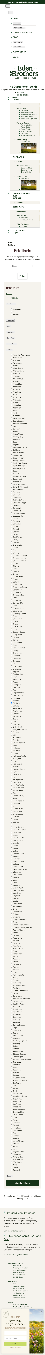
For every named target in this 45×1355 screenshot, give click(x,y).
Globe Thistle (18, 727)
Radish (15, 993)
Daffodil (16, 637)
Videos (15, 312)
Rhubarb (16, 1006)
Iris (14, 777)
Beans (15, 431)
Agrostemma (18, 363)
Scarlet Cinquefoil (20, 1041)
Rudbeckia (17, 1017)
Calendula (17, 497)
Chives (15, 563)
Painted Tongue (19, 930)
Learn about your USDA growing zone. (22, 2)
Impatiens (17, 774)
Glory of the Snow (20, 729)
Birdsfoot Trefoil (19, 458)
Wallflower (17, 1154)
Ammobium (17, 384)
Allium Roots (18, 368)
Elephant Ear (18, 674)
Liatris (15, 819)
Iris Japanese (18, 780)
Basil (14, 426)
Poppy (15, 977)
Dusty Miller (17, 666)
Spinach (16, 1072)
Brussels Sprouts (19, 476)
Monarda (16, 885)
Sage (15, 1027)
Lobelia (15, 835)
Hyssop (16, 772)
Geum (15, 719)
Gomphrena (17, 737)
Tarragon (16, 1117)
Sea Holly (16, 1043)
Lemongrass (18, 814)
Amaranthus (18, 379)
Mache (15, 848)
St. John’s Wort (19, 1078)
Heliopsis (16, 748)
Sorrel (15, 1067)
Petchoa (16, 967)
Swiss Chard (18, 1115)
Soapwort (16, 1064)
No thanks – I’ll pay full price (15, 1347)
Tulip (14, 1133)
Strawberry (17, 1093)
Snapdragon (18, 1057)
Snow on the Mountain (22, 1059)
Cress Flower (18, 619)
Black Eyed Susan (20, 463)
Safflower (16, 1022)
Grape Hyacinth (19, 743)
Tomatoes (17, 1128)
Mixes (15, 882)
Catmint (16, 532)
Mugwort (16, 896)
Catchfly (16, 529)
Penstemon (17, 954)
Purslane (16, 988)
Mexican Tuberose (20, 869)
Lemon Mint (17, 811)
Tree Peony (17, 1130)
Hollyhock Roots (19, 756)
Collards (16, 582)
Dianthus (16, 656)
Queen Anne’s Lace (20, 991)
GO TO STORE (23, 95)
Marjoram (17, 859)
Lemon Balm (18, 809)
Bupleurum (17, 481)
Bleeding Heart (19, 468)
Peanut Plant (18, 948)
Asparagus (17, 408)
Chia (14, 550)
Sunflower (17, 1104)
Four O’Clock (18, 695)
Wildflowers (17, 1162)
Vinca (15, 1149)
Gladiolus (16, 724)
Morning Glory (18, 890)
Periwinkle (17, 964)
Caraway (16, 521)
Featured (16, 314)
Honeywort (17, 758)
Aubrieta (16, 416)
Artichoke (17, 400)
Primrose (16, 980)
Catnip (15, 534)
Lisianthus (17, 832)
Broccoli (16, 474)
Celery (15, 540)
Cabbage (16, 492)
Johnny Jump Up (19, 790)
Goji (14, 735)
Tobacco (16, 1122)
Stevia (15, 1088)
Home (10, 243)
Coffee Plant (18, 576)
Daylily (15, 650)
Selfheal (16, 1049)
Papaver (16, 935)
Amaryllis (16, 381)
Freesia (16, 700)
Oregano (16, 917)
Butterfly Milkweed (20, 487)
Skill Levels (10, 332)
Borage (15, 471)
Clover (15, 574)
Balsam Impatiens (20, 423)
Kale (14, 793)
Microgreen (17, 872)
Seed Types (11, 338)
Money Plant (18, 888)
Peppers (16, 959)
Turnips (16, 1136)
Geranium (17, 716)
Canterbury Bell (19, 513)
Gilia (14, 722)
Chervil (15, 547)
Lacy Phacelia (18, 801)
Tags (8, 326)
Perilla (15, 962)
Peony (15, 956)
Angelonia (17, 392)
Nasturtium (17, 904)
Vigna (15, 1146)
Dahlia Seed (17, 642)
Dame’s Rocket (19, 648)
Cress (15, 616)
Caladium (17, 495)
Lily (14, 824)
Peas (15, 951)
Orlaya (15, 922)
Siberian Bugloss (19, 1054)
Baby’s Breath (18, 421)
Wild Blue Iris (18, 1159)
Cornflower (17, 600)
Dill (14, 663)
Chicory (16, 553)
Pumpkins (17, 983)
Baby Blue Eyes (19, 418)
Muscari (16, 898)
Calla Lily (16, 505)
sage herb (17, 1030)
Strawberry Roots (20, 1096)
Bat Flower (17, 429)
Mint (14, 880)
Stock (15, 1091)
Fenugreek (17, 685)
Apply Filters (22, 1183)
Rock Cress (17, 1009)
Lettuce (16, 816)
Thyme (15, 1120)
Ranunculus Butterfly (21, 998)
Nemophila (17, 906)
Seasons (10, 1176)
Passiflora (17, 946)
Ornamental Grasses (21, 925)
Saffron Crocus (19, 1025)
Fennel (15, 682)
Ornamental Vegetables (22, 927)
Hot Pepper (17, 764)
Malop (15, 851)
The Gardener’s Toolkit (22, 86)
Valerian (16, 1138)
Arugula (16, 402)
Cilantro (16, 566)
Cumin (15, 629)
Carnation (17, 524)
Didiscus (16, 661)
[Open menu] (7, 6)
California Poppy (19, 503)
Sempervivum (18, 1051)
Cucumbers (17, 627)
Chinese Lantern (19, 561)
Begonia (16, 445)
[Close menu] (11, 12)
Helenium (17, 745)
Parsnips (16, 943)
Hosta (15, 761)
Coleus (15, 579)
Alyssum (16, 373)
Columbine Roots (20, 587)
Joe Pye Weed (18, 787)
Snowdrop (17, 1062)
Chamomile (17, 545)
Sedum (15, 1046)
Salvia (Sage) (18, 1035)
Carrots (16, 526)
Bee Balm (16, 439)
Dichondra (17, 658)
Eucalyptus (17, 679)
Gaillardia (16, 706)
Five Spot (16, 687)
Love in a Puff (18, 840)
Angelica (16, 389)
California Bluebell (20, 500)
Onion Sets (17, 911)
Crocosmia (17, 621)
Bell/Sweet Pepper (20, 447)
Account (20, 92)
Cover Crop (17, 611)
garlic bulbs (17, 708)
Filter (22, 276)
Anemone (17, 387)
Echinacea (17, 669)
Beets (15, 442)
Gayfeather (17, 711)
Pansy (15, 933)
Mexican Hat (18, 867)
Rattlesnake (17, 1001)
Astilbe (15, 413)
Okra (15, 909)
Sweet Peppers (19, 1109)
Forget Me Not (18, 693)
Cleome (16, 571)
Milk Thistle (17, 875)
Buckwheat (17, 479)
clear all (9, 294)
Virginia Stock (18, 1151)
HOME (16, 18)
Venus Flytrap (18, 1141)
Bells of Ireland (18, 452)
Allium (15, 365)
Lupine (15, 845)
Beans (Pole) (18, 437)
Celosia (16, 542)
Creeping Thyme (19, 613)
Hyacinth (16, 766)
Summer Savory (19, 1101)
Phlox (15, 972)
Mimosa (16, 877)
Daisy (15, 645)
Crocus (15, 624)
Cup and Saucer (19, 632)
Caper (15, 518)
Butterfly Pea (18, 489)
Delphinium (17, 653)
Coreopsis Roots (19, 595)
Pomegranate (18, 975)
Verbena (16, 1144)
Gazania (16, 714)
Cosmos (16, 605)
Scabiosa (16, 1038)
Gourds (16, 740)
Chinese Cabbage (20, 555)
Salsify (15, 1033)
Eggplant (16, 671)
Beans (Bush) (18, 434)
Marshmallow (18, 861)
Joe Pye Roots (18, 785)
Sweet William (18, 1112)
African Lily (17, 358)
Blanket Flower (19, 466)
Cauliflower (17, 537)
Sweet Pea (17, 1107)
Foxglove (16, 698)
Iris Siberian (17, 782)
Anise (15, 394)
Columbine (17, 584)
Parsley (16, 940)
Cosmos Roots (18, 608)
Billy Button (17, 455)
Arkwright (17, 397)
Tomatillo (16, 1125)
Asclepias (17, 405)
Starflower (17, 1083)
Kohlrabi (16, 798)
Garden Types (11, 344)
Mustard (16, 901)
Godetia (16, 732)
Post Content (11, 304)
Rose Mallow (18, 1012)
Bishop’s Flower (19, 460)
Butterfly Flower (19, 484)
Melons (16, 864)
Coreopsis (17, 592)
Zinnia (15, 1167)
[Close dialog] (41, 1311)
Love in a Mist (18, 838)
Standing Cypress (20, 1080)
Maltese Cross (18, 853)
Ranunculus (17, 996)
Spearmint (17, 1070)
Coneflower (17, 590)
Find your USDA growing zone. (16, 1254)
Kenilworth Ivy (18, 795)
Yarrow (15, 1165)
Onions (16, 914)
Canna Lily (17, 511)
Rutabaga (17, 1020)
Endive (15, 677)
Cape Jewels (18, 516)
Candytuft (17, 508)
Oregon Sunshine (20, 919)
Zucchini (16, 1170)
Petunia (16, 969)
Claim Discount (15, 1343)
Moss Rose (17, 893)
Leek (14, 806)
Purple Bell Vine (19, 985)
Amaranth (17, 376)
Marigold (16, 856)
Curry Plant (17, 634)
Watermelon (18, 1157)
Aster (15, 410)
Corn (15, 598)
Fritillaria (14, 298)
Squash (16, 1075)
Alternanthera (18, 371)
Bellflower (17, 450)
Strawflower (17, 1099)
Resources (17, 309)
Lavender (16, 803)
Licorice (16, 822)
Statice (15, 1086)
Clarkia (15, 569)
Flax (14, 690)
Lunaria (16, 843)
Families (9, 350)
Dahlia (15, 640)
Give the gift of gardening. (14, 1231)
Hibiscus (16, 751)
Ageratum (17, 360)
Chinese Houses (19, 558)
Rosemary (17, 1014)
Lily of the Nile (18, 827)
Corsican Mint (18, 603)
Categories (10, 320)
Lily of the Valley (19, 830)
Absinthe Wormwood (21, 355)
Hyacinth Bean (19, 769)
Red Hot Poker (18, 1004)
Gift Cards (29, 1213)
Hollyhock (17, 753)
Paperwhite (17, 938)
